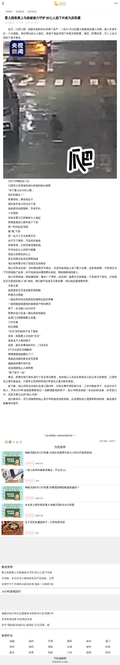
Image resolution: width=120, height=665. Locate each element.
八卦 (69, 652)
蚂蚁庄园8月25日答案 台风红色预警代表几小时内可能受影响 (58, 452)
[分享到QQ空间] (13, 442)
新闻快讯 (29, 481)
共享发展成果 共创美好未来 (17, 619)
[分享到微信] (10, 442)
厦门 (107, 641)
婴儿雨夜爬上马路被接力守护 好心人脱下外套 (27, 572)
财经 (88, 646)
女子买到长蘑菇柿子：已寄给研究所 (45, 522)
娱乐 (12, 652)
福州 (31, 641)
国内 (31, 646)
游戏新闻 (29, 463)
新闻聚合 (53, 436)
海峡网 (9, 11)
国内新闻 (32, 11)
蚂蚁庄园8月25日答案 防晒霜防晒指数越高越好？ (52, 487)
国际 (50, 646)
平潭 (50, 641)
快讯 (107, 652)
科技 (107, 646)
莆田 (69, 641)
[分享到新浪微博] (17, 442)
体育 (31, 652)
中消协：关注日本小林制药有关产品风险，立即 (28, 578)
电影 (50, 652)
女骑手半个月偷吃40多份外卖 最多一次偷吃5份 (27, 584)
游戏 (88, 652)
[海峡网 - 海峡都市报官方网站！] (60, 3)
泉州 (88, 641)
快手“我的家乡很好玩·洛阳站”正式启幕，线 (26, 625)
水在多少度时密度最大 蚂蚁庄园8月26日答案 (49, 504)
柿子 (37, 533)
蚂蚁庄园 (39, 463)
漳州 (12, 646)
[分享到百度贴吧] (21, 442)
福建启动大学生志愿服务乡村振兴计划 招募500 (27, 613)
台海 (69, 646)
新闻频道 (20, 11)
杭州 (37, 481)
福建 (12, 641)
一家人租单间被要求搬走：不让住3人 (45, 470)
